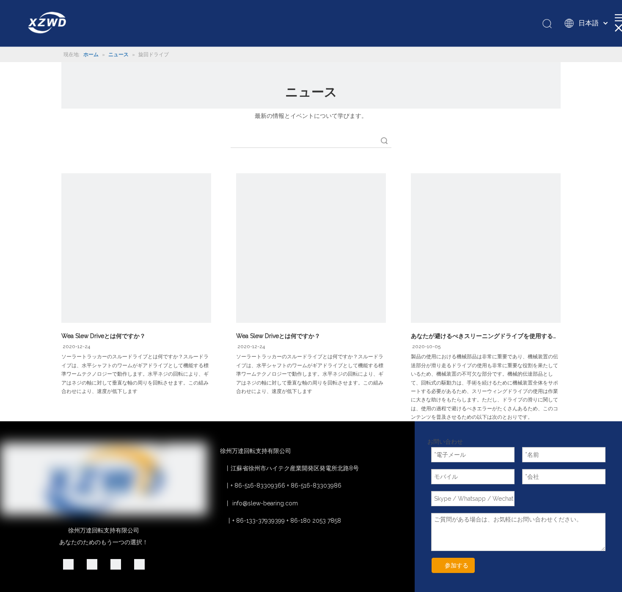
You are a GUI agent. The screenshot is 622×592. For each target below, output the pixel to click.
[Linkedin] (68, 564)
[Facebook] (139, 564)
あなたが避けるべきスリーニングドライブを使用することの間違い (486, 336)
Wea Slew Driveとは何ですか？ (103, 336)
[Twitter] (115, 564)
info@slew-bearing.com (265, 503)
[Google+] (92, 564)
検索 (384, 140)
